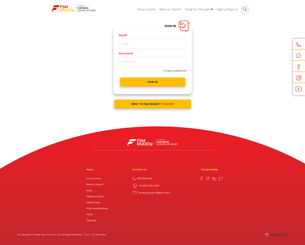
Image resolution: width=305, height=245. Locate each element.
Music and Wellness (97, 208)
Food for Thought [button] (198, 9)
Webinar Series (95, 196)
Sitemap (91, 220)
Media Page (93, 202)
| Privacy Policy (98, 234)
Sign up (222, 9)
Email (123, 35)
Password (126, 53)
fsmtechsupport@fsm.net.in (154, 192)
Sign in (233, 9)
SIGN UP (168, 104)
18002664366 (144, 178)
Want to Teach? (170, 9)
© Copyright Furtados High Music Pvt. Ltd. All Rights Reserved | (50, 234)
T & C (87, 234)
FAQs (89, 214)
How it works (146, 9)
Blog (89, 190)
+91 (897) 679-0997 (149, 185)
